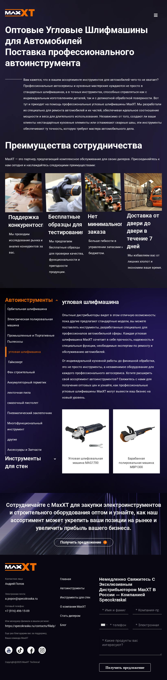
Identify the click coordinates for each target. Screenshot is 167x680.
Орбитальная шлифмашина (27, 309)
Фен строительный (21, 372)
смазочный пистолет (22, 403)
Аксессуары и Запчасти (24, 450)
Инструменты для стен (23, 462)
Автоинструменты (29, 300)
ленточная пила (19, 392)
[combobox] (104, 625)
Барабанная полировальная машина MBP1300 (136, 463)
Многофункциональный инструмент (24, 426)
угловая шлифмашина (25, 352)
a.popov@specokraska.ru (21, 598)
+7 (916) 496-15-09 (17, 610)
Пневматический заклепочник (29, 413)
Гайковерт (15, 362)
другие (12, 439)
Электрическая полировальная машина (30, 322)
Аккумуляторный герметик (26, 382)
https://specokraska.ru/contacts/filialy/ (30, 626)
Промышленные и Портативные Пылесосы (30, 338)
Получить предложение (124, 668)
